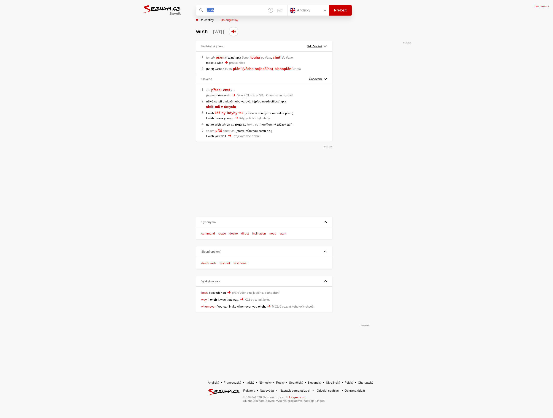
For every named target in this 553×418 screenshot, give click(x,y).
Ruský (280, 382)
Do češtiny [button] (207, 20)
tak (240, 113)
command (208, 233)
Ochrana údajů (355, 390)
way (204, 299)
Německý (265, 382)
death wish (208, 263)
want (283, 233)
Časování (315, 79)
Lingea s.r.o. (297, 397)
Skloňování (314, 46)
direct (245, 233)
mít (217, 106)
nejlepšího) (264, 69)
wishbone (240, 263)
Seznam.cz (542, 6)
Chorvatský (365, 382)
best (204, 292)
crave (222, 233)
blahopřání (283, 69)
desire (233, 233)
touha (255, 57)
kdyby (232, 113)
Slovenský (314, 382)
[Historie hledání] (270, 10)
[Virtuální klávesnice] (280, 10)
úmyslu (230, 106)
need (272, 233)
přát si (216, 90)
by (223, 113)
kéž (217, 113)
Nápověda (267, 390)
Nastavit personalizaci (295, 390)
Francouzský (232, 382)
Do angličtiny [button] (229, 20)
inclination (259, 233)
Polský (349, 382)
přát (218, 130)
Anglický (213, 382)
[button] (264, 222)
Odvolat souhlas (328, 390)
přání (220, 57)
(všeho (248, 69)
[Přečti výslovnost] (233, 31)
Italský (250, 382)
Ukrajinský (333, 382)
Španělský (296, 382)
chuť (277, 57)
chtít (226, 90)
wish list (224, 263)
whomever (208, 306)
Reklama (249, 390)
